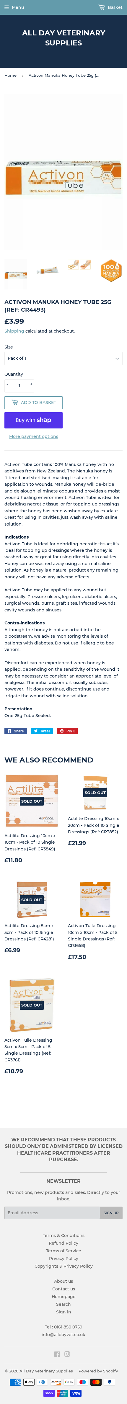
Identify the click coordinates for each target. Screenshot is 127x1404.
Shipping (14, 331)
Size (8, 347)
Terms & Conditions (63, 1235)
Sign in (63, 1312)
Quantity (13, 374)
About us (63, 1281)
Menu (18, 7)
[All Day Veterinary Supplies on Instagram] (67, 1355)
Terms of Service (63, 1251)
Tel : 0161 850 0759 (63, 1327)
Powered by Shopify (98, 1371)
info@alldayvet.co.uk (63, 1334)
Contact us (63, 1289)
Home (10, 75)
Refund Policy (63, 1243)
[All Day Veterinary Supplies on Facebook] (57, 1355)
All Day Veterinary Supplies (63, 38)
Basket (115, 7)
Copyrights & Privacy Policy (64, 1266)
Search (63, 1304)
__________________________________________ (63, 1170)
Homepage (64, 1296)
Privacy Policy (63, 1258)
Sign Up (111, 1213)
